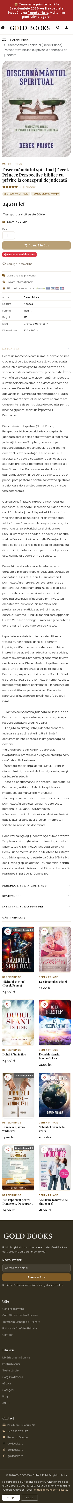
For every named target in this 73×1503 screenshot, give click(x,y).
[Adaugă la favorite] (7, 931)
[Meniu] (3, 28)
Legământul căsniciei (53, 982)
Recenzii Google (17, 1437)
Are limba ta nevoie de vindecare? (53, 1201)
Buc (4, 228)
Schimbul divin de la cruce (52, 1129)
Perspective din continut (24, 885)
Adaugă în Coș (39, 245)
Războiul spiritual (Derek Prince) (13, 983)
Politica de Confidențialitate (19, 1328)
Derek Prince (19, 40)
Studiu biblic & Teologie (46, 193)
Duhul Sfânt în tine (14, 1054)
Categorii (8, 1390)
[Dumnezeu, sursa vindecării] (18, 1095)
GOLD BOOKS (22, 1475)
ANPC (5, 1403)
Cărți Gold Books (12, 1377)
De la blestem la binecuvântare (49, 1056)
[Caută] (58, 28)
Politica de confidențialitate (50, 1489)
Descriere (10, 348)
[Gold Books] (30, 28)
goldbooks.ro (15, 1443)
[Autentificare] (66, 28)
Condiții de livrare (13, 1309)
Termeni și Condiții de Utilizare (21, 1322)
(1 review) (28, 187)
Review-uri (11, 896)
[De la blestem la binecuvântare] (55, 1022)
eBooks (6, 1383)
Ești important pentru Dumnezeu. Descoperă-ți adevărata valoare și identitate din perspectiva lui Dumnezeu (18, 1202)
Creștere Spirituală (17, 193)
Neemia (28, 304)
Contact (7, 1335)
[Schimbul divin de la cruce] (55, 1095)
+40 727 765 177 (17, 1431)
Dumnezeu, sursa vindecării (13, 1129)
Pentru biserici (11, 1364)
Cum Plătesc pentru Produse (20, 1315)
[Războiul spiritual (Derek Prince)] (18, 949)
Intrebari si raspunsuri (22, 906)
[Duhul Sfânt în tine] (18, 1022)
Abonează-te (36, 1277)
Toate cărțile (10, 1370)
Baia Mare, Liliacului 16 (21, 1425)
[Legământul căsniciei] (55, 949)
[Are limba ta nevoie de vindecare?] (55, 1167)
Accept (11, 1497)
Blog (5, 1396)
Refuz (29, 1497)
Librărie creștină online (16, 1357)
